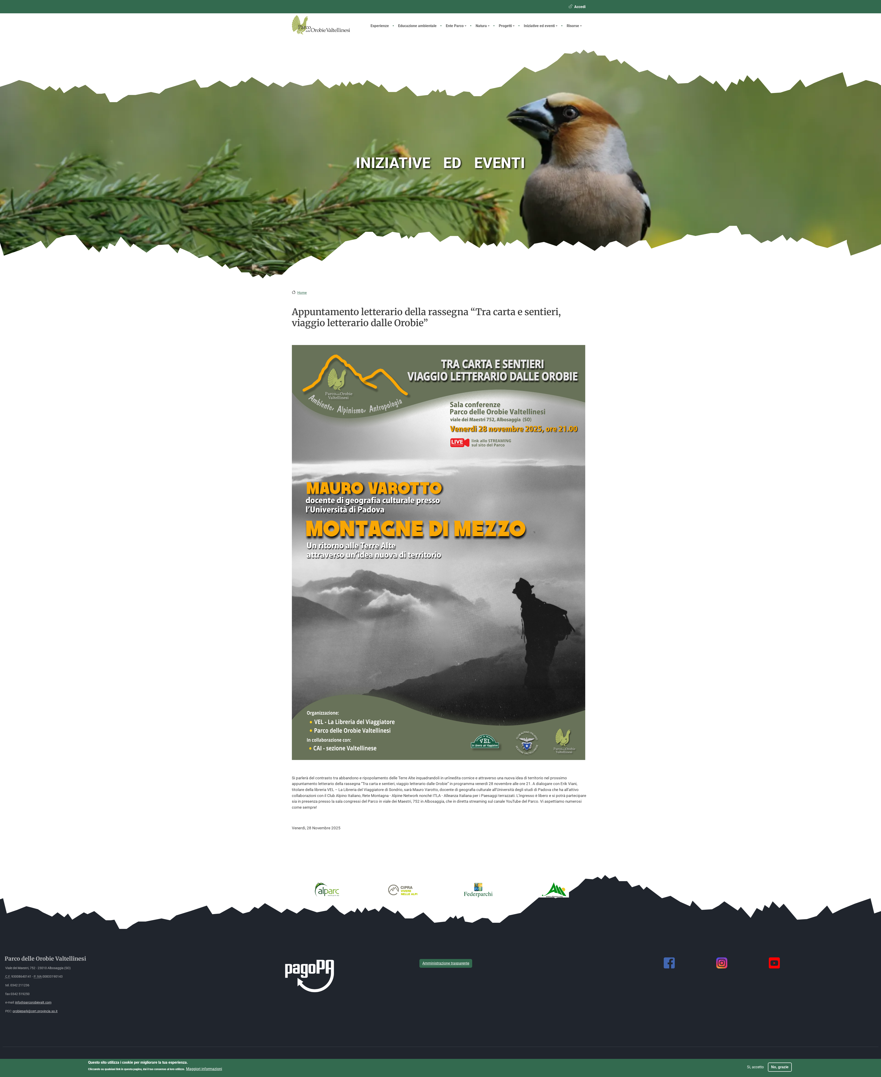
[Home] (325, 33)
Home (302, 293)
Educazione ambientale (417, 26)
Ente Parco (455, 26)
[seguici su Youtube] (774, 963)
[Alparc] (327, 890)
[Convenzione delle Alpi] (554, 890)
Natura (481, 26)
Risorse (573, 26)
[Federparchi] (478, 890)
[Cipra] (403, 890)
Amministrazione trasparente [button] (445, 963)
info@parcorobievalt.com (33, 1002)
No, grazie (780, 1067)
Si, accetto (755, 1067)
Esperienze (380, 26)
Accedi (579, 7)
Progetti (505, 26)
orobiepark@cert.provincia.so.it (35, 1011)
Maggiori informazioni (204, 1069)
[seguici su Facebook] (669, 963)
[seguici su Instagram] (721, 963)
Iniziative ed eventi (539, 26)
